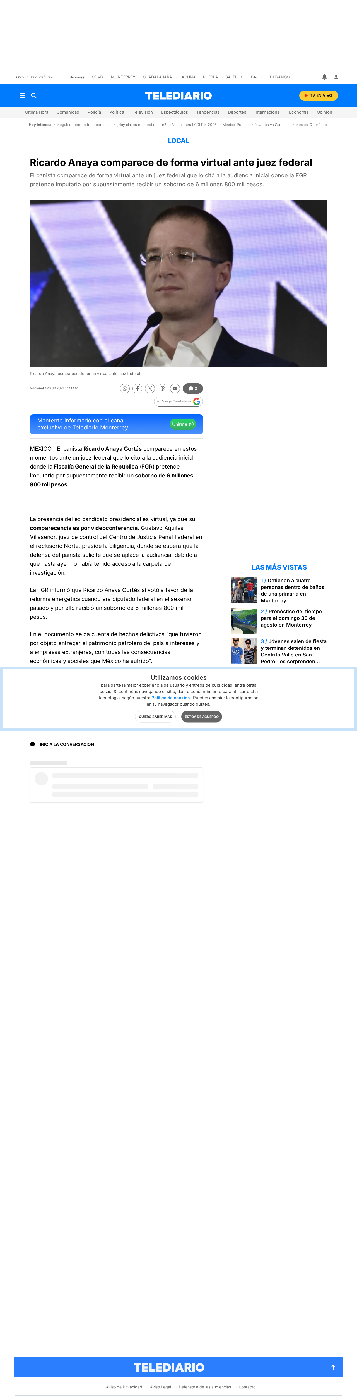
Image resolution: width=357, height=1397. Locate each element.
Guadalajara (157, 77)
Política (116, 112)
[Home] (178, 96)
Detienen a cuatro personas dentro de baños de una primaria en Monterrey (292, 590)
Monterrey (123, 77)
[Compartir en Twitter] (150, 388)
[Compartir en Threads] (162, 388)
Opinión (324, 112)
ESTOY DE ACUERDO (202, 716)
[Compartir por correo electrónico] (175, 388)
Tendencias (207, 112)
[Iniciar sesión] (336, 77)
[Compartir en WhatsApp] (125, 388)
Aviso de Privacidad (124, 1386)
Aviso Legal (160, 1386)
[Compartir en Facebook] (137, 388)
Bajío (257, 77)
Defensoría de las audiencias (205, 1386)
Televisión (142, 112)
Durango (280, 77)
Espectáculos (174, 112)
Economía (298, 112)
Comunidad (68, 112)
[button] (178, 402)
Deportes (237, 112)
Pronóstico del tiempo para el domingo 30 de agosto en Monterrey (291, 618)
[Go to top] (333, 1367)
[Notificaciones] (325, 77)
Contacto (247, 1386)
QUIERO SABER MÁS (155, 716)
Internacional (268, 112)
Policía (94, 112)
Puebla (210, 77)
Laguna (187, 77)
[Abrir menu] (22, 95)
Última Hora (36, 112)
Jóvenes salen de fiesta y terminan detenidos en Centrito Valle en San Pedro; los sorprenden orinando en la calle (294, 654)
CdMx (98, 77)
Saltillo (234, 77)
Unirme (179, 424)
